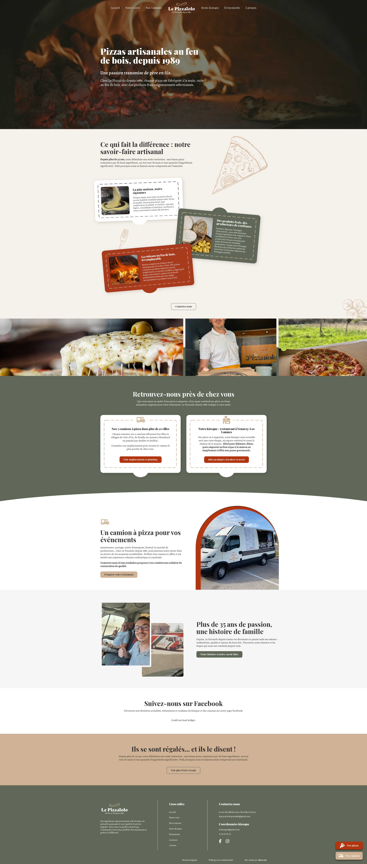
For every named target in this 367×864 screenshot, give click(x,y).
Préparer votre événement (118, 574)
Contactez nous (183, 306)
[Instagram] (227, 841)
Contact (172, 845)
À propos (250, 7)
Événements (232, 7)
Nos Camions (154, 7)
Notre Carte (132, 7)
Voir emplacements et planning (141, 459)
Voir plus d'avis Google (183, 770)
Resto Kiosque (210, 7)
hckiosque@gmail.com (229, 829)
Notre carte (174, 817)
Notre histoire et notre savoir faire (219, 654)
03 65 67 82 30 (225, 833)
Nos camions (352, 855)
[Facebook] (220, 841)
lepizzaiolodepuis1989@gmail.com (234, 816)
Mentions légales (189, 860)
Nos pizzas (353, 845)
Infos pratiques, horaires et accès (226, 459)
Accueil (115, 7)
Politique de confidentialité (221, 860)
